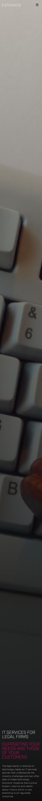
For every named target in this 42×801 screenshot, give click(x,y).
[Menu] (37, 4)
